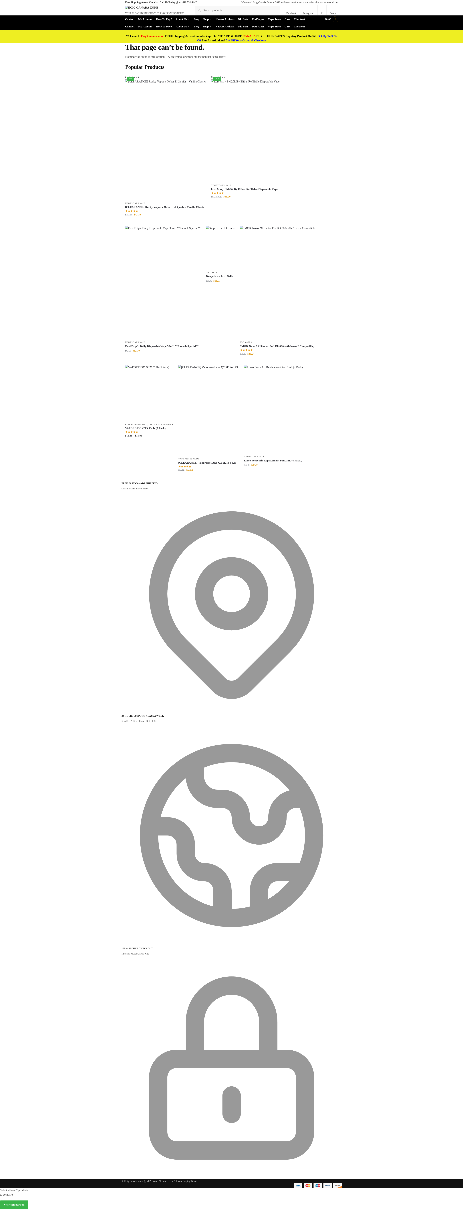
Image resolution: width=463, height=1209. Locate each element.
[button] (331, 19)
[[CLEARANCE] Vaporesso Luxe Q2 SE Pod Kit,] (208, 410)
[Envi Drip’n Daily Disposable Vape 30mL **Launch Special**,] (162, 282)
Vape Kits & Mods (188, 459)
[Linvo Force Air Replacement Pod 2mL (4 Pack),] (273, 409)
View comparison (14, 1204)
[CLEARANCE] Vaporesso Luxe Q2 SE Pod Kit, (207, 462)
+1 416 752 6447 (188, 2)
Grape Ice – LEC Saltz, (220, 276)
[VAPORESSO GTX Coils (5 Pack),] (149, 393)
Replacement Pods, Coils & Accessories (149, 424)
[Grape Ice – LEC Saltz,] (220, 247)
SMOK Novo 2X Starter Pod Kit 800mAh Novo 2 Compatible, (277, 346)
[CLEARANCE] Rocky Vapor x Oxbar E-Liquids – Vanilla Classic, (165, 207)
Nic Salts (211, 272)
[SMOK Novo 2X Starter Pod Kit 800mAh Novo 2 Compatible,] (277, 282)
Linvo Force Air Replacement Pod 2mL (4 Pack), (273, 460)
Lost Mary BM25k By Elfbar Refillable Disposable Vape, (245, 189)
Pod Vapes (246, 342)
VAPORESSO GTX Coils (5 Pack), (145, 428)
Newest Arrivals (135, 203)
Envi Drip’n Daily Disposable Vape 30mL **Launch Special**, (162, 346)
